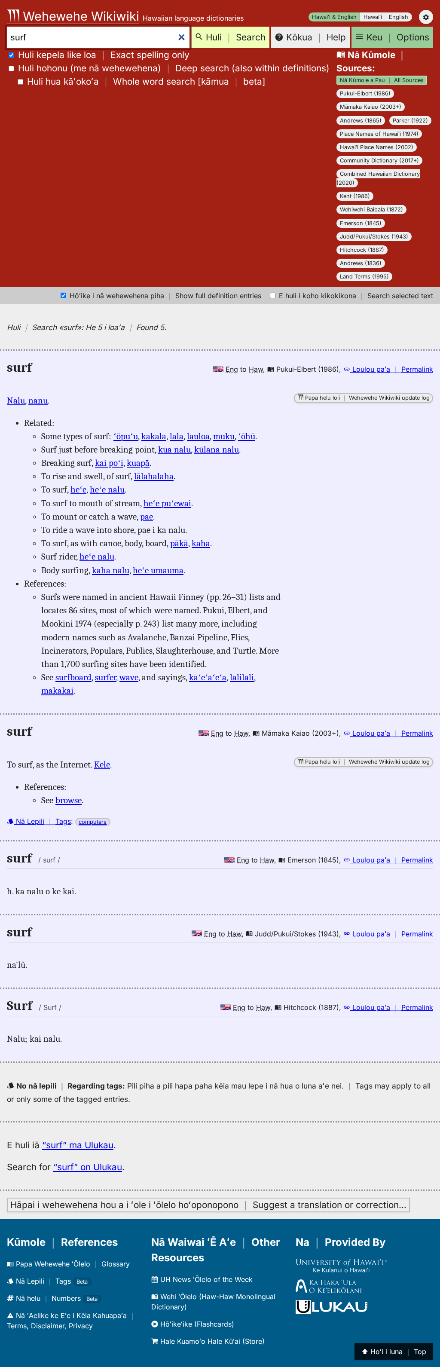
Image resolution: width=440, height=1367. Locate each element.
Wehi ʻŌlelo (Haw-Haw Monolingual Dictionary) (213, 1301)
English (398, 17)
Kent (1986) (355, 196)
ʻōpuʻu (125, 436)
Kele (102, 764)
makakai (57, 690)
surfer (105, 677)
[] (146, 81)
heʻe (78, 489)
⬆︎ (393, 1351)
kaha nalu (110, 570)
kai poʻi (109, 463)
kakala (153, 436)
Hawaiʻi (373, 17)
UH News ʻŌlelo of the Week (205, 1279)
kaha (201, 543)
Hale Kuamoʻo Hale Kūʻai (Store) (211, 1341)
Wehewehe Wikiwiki (79, 16)
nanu (38, 400)
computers (93, 822)
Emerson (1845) (361, 223)
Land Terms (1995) (364, 276)
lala (176, 436)
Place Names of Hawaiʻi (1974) (379, 134)
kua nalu (174, 449)
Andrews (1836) (361, 263)
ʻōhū (246, 436)
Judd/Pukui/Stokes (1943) (374, 236)
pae (146, 516)
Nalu (16, 400)
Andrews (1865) (361, 120)
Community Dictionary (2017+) (379, 160)
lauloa (198, 436)
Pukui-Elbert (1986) (365, 93)
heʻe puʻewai (167, 503)
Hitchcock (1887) (362, 250)
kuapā (138, 463)
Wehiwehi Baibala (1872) (371, 209)
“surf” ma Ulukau (77, 1145)
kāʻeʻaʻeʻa (207, 677)
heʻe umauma (158, 570)
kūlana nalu (216, 449)
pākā (179, 543)
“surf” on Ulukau (87, 1167)
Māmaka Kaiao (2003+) (370, 107)
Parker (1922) (410, 120)
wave (128, 677)
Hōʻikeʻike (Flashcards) (196, 1324)
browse (68, 800)
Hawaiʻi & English (334, 17)
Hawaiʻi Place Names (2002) (376, 147)
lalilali (242, 677)
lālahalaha (154, 476)
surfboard (73, 677)
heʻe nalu (107, 489)
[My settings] (426, 17)
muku (224, 436)
